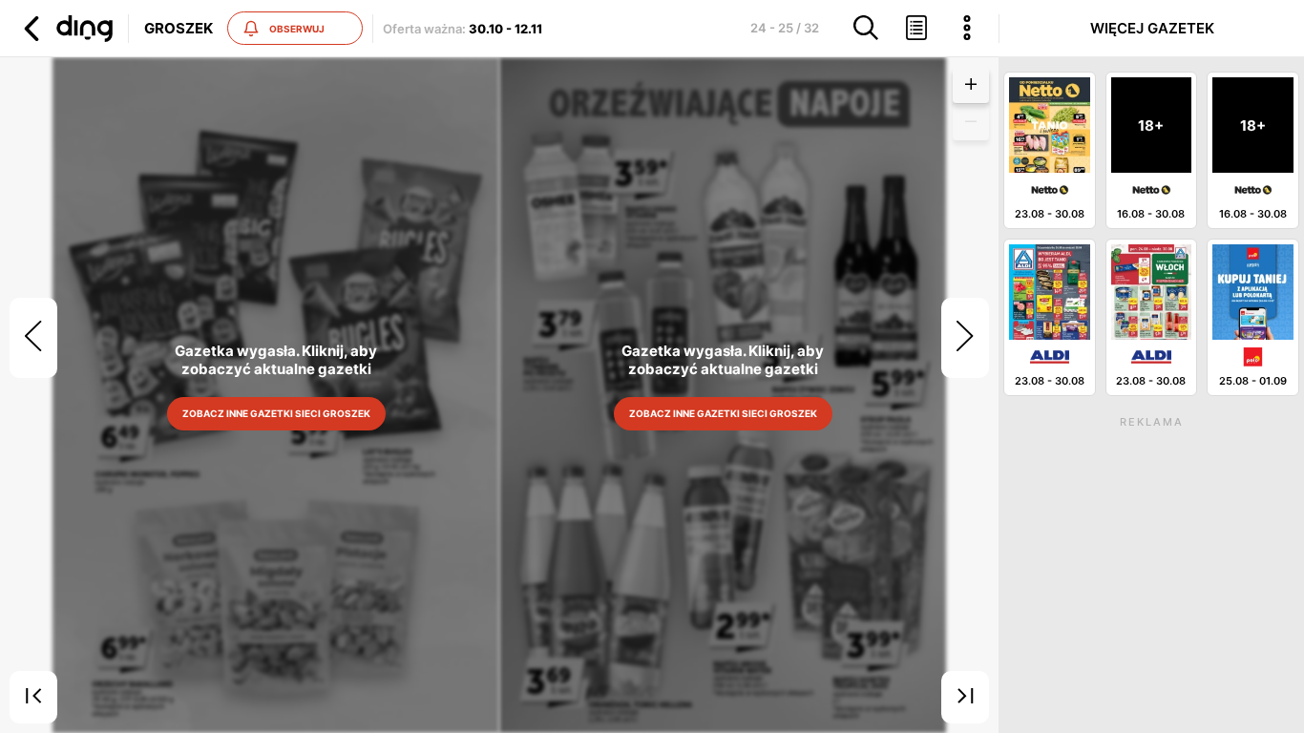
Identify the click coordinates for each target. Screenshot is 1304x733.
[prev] (33, 338)
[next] (965, 338)
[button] (66, 28)
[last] (965, 698)
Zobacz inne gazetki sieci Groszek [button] (275, 413)
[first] (33, 698)
